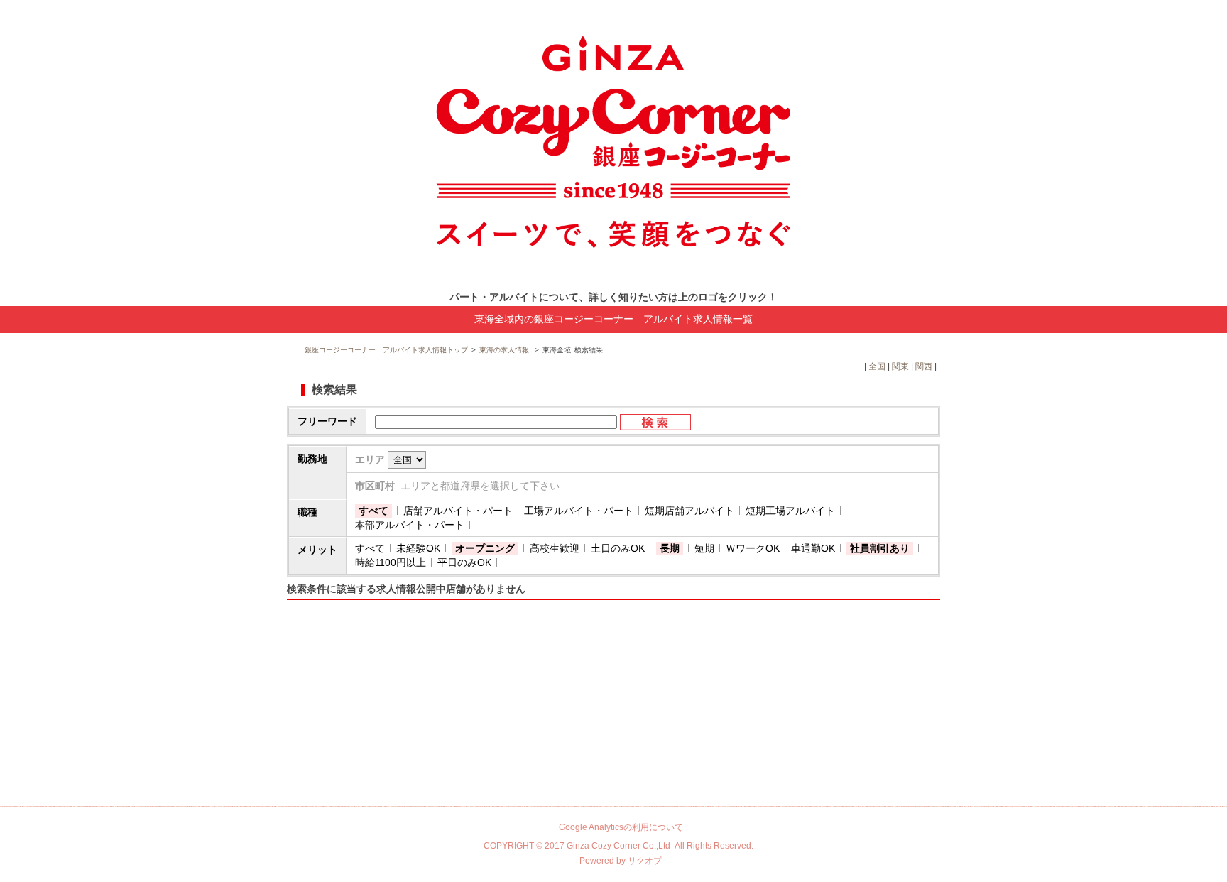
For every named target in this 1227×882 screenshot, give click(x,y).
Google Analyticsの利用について (621, 827)
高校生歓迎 (554, 548)
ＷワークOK (753, 548)
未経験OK (418, 548)
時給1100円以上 (390, 562)
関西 (923, 366)
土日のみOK (618, 548)
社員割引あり (880, 548)
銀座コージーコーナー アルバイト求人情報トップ (386, 350)
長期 (670, 548)
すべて (373, 510)
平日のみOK (464, 562)
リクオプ (645, 861)
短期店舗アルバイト (689, 510)
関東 (900, 366)
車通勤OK (813, 548)
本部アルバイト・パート (409, 524)
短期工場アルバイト (790, 510)
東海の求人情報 (505, 350)
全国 (876, 366)
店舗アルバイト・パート (458, 510)
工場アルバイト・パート (578, 510)
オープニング (485, 548)
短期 (704, 548)
